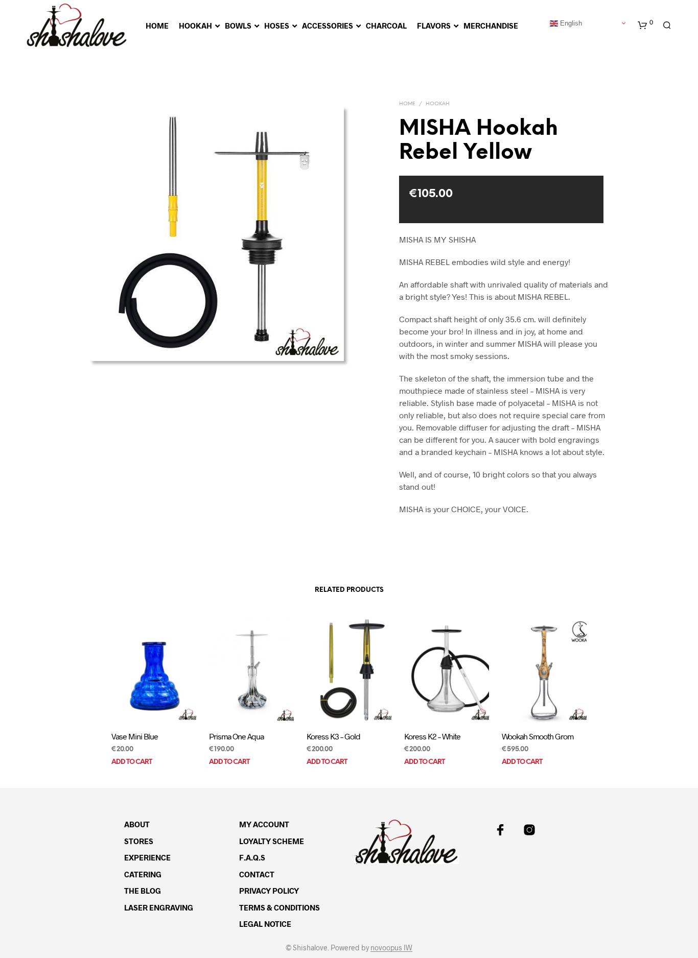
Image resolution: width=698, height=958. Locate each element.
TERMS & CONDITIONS (279, 907)
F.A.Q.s (252, 857)
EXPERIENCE (147, 857)
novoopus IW (391, 948)
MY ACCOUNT (264, 824)
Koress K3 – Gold (333, 736)
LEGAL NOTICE (265, 923)
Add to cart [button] (131, 762)
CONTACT (256, 874)
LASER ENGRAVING (158, 907)
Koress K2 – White (432, 736)
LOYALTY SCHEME (271, 841)
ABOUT (137, 824)
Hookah (438, 104)
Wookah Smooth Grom (537, 736)
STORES (138, 841)
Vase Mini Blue (134, 736)
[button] (645, 25)
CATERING (142, 874)
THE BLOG (142, 890)
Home (407, 104)
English (570, 23)
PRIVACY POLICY (269, 890)
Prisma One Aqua (236, 736)
